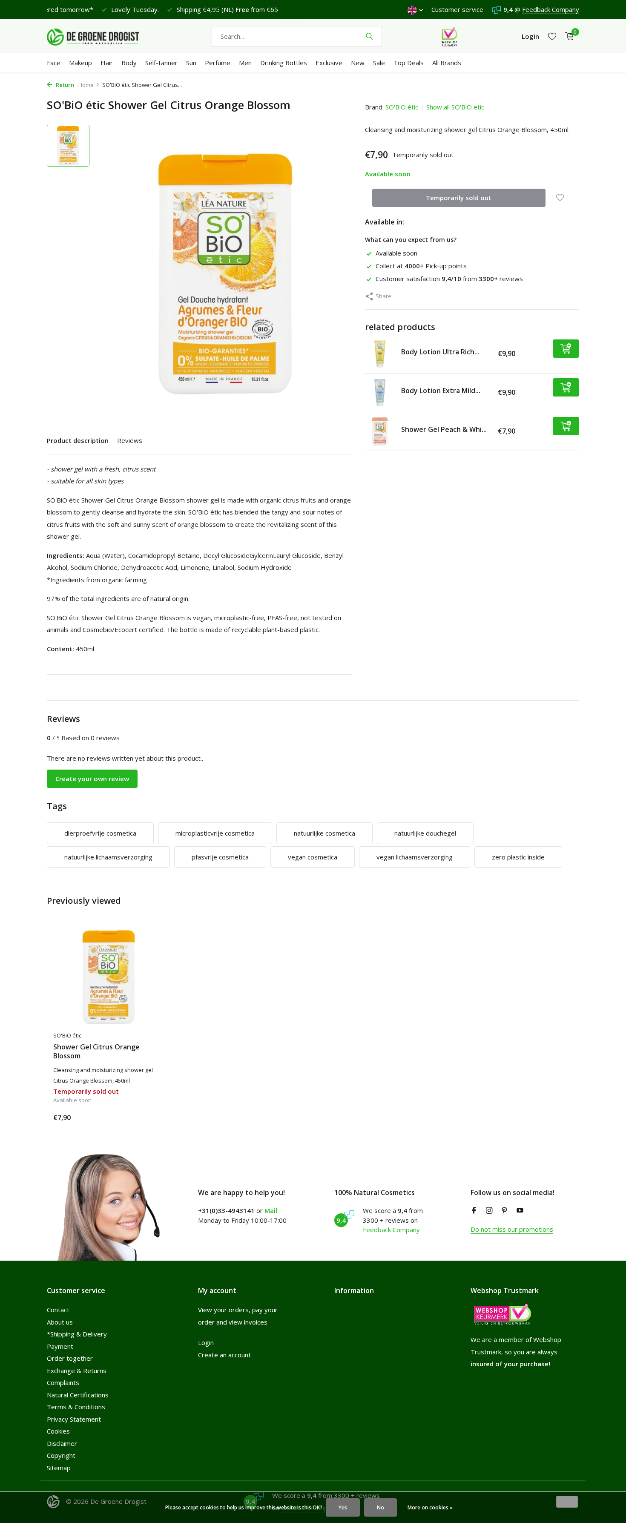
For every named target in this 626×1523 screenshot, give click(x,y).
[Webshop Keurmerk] (449, 36)
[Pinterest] (504, 1211)
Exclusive (329, 62)
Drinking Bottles (283, 62)
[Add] (566, 348)
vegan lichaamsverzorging (414, 857)
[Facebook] (474, 1211)
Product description (78, 440)
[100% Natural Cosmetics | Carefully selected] (100, 36)
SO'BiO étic (401, 107)
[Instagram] (489, 1211)
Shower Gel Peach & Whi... (444, 429)
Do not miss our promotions (512, 1229)
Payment (60, 1346)
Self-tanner (161, 62)
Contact (58, 1309)
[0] (567, 36)
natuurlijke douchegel (425, 833)
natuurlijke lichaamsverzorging (108, 857)
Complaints (63, 1382)
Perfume (217, 62)
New (358, 62)
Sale (379, 62)
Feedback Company (550, 9)
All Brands (446, 62)
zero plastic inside (518, 857)
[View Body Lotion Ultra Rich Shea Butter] (380, 354)
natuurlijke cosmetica (324, 833)
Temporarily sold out (458, 197)
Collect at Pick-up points (421, 265)
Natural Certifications (78, 1395)
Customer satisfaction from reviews (449, 278)
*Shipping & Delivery (77, 1334)
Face (53, 62)
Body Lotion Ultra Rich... (440, 351)
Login (206, 1342)
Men (245, 62)
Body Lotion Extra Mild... (440, 390)
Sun (191, 62)
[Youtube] (520, 1211)
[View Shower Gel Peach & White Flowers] (380, 431)
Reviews (129, 440)
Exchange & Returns (76, 1370)
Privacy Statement (74, 1419)
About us (60, 1322)
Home (86, 85)
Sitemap (59, 1467)
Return (64, 85)
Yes (343, 1507)
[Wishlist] (552, 36)
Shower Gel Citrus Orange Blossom (96, 1051)
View (150, 1117)
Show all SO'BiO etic (455, 107)
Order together (70, 1358)
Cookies (58, 1431)
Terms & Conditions (76, 1406)
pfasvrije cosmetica (220, 857)
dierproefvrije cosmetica (100, 833)
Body (129, 62)
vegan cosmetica (312, 857)
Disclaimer (62, 1443)
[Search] (369, 36)
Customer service (457, 9)
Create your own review (92, 778)
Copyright (61, 1455)
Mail (270, 1210)
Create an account (224, 1355)
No (380, 1507)
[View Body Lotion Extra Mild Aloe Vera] (380, 393)
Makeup (80, 62)
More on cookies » (430, 1507)
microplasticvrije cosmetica (215, 833)
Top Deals (408, 62)
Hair (107, 62)
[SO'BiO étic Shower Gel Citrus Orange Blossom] (108, 977)
